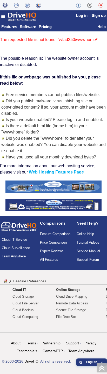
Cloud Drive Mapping (71, 296)
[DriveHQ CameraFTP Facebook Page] (78, 5)
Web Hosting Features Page (56, 172)
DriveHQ (31, 361)
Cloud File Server (25, 303)
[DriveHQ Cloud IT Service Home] (19, 16)
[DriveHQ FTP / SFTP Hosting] (16, 5)
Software (28, 26)
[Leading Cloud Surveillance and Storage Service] (53, 186)
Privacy (90, 343)
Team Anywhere (14, 256)
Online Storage (68, 290)
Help (101, 26)
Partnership (51, 343)
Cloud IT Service (14, 240)
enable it (94, 119)
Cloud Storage (23, 296)
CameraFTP (53, 351)
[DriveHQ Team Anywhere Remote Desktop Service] (39, 5)
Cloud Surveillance (16, 248)
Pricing (45, 26)
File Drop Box (66, 317)
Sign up (99, 15)
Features (9, 26)
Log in (82, 15)
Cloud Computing (25, 317)
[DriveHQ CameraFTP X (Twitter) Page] (90, 5)
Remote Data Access (72, 303)
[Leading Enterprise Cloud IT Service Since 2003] (53, 204)
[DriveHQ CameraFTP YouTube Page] (101, 5)
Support (72, 343)
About (16, 343)
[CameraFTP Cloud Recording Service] (27, 5)
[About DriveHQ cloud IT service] (19, 229)
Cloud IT (19, 290)
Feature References (29, 281)
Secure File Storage (71, 310)
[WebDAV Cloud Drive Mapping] (5, 5)
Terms (31, 343)
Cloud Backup (23, 310)
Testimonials (27, 351)
